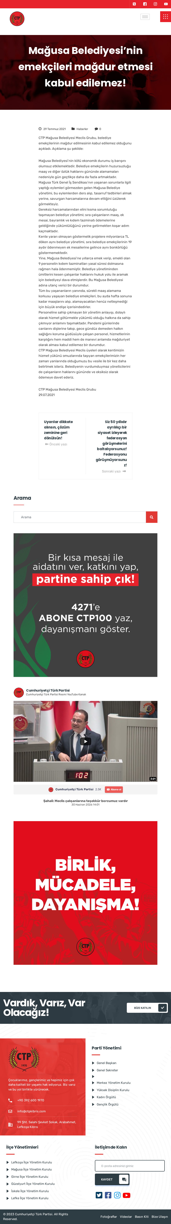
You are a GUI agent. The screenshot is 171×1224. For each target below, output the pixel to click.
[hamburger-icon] (145, 17)
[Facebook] (145, 4)
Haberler (82, 129)
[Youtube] (166, 4)
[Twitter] (134, 4)
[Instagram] (155, 4)
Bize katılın (142, 1007)
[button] (165, 16)
